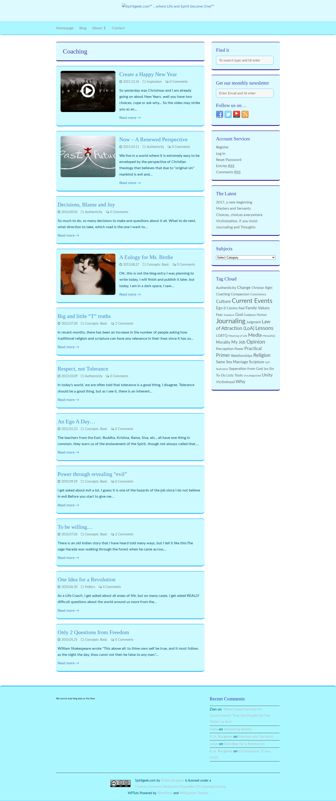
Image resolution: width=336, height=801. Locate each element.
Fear (219, 315)
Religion (261, 355)
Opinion (255, 341)
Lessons (264, 328)
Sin (271, 369)
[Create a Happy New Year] (88, 91)
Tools (239, 375)
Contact (118, 28)
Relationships (241, 356)
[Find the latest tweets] (228, 115)
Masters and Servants (233, 208)
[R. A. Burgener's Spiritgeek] (168, 6)
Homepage (65, 28)
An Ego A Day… (76, 422)
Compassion (240, 294)
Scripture (256, 362)
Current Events (252, 301)
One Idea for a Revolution (86, 579)
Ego (219, 308)
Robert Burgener (172, 780)
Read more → (130, 118)
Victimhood (225, 382)
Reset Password (228, 160)
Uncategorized (252, 375)
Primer (223, 355)
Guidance (250, 315)
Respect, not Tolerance (83, 369)
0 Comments (179, 81)
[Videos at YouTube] (236, 115)
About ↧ (99, 28)
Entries (225, 166)
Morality (223, 342)
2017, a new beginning (234, 202)
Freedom (229, 315)
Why (240, 381)
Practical (253, 348)
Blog (82, 28)
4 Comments (112, 587)
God (239, 314)
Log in (220, 153)
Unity (267, 375)
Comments (228, 172)
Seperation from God (246, 369)
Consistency (258, 294)
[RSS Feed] (245, 115)
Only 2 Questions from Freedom (93, 632)
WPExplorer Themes (194, 793)
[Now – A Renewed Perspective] (88, 156)
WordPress (165, 793)
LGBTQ (221, 335)
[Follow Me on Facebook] (219, 115)
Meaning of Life (237, 336)
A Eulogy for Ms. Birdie (146, 257)
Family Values (257, 308)
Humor (262, 315)
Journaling (230, 321)
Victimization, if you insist (237, 221)
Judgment (253, 322)
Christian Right (262, 288)
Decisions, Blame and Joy (86, 205)
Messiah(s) (269, 336)
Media (255, 335)
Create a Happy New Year (148, 74)
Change (244, 288)
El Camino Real (234, 308)
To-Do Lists (225, 375)
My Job (238, 342)
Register (222, 147)
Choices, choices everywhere (239, 215)
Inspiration (154, 81)
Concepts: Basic (158, 264)
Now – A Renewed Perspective (153, 139)
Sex (266, 369)
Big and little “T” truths (84, 316)
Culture (223, 301)
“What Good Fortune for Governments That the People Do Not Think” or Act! (240, 716)
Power (239, 349)
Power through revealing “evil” (92, 474)
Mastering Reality (238, 729)
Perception (225, 349)
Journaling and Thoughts (236, 227)
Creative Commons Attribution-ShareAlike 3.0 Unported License (180, 786)
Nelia (214, 729)
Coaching (223, 294)
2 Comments (124, 323)
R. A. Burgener (221, 736)
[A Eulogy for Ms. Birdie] (88, 274)
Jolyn (214, 744)
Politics (90, 587)
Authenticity (155, 147)
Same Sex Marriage (232, 362)
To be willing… (75, 527)
